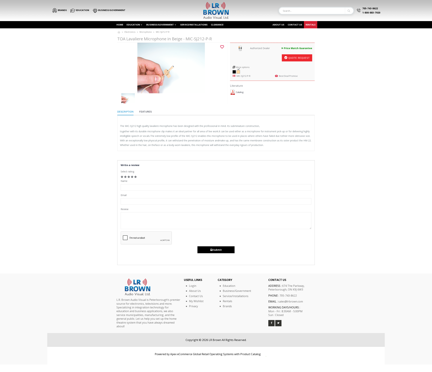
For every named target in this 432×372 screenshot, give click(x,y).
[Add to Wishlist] (222, 47)
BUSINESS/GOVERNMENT (111, 10)
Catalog (239, 92)
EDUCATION (82, 10)
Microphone (146, 32)
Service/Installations (194, 24)
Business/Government (160, 24)
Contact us (295, 24)
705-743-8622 (370, 8)
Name (124, 181)
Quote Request (299, 58)
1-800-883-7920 (371, 12)
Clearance (217, 24)
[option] (171, 68)
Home (119, 24)
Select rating (127, 171)
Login (192, 286)
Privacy (193, 306)
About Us (278, 24)
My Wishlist (196, 301)
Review (124, 209)
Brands (227, 306)
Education (133, 24)
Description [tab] (125, 111)
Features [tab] (145, 111)
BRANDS (62, 10)
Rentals (311, 24)
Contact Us (196, 296)
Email (124, 195)
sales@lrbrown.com (290, 301)
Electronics (130, 32)
